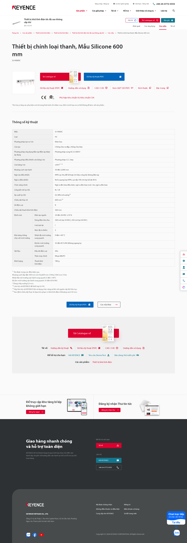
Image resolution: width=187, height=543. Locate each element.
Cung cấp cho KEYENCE (105, 513)
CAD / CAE (99, 88)
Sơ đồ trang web (130, 513)
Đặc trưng (160, 88)
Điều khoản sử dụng (131, 509)
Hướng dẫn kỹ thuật (60, 348)
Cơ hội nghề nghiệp (122, 4)
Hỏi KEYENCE (74, 355)
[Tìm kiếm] (174, 11)
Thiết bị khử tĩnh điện (102, 362)
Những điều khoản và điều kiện (108, 509)
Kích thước (143, 88)
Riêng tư (127, 504)
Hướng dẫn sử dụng (77, 88)
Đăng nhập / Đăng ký (102, 4)
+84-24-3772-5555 (165, 3)
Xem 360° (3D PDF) (121, 88)
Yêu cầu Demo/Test (97, 355)
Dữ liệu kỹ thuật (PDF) (50, 88)
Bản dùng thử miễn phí (124, 355)
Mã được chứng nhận (104, 504)
